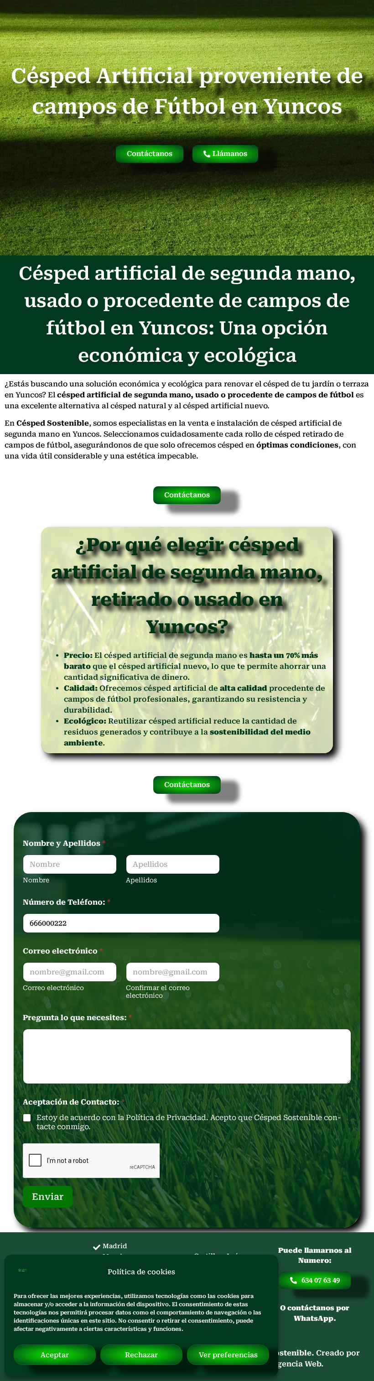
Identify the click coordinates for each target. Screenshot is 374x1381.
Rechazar (141, 1355)
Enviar (47, 1196)
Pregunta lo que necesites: (77, 1017)
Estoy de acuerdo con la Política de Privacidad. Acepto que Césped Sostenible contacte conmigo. (188, 1122)
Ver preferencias (228, 1355)
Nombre (36, 880)
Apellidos (141, 880)
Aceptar (55, 1355)
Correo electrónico (53, 987)
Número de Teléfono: (66, 902)
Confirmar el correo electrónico (158, 991)
